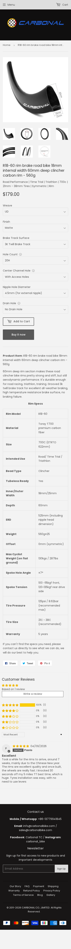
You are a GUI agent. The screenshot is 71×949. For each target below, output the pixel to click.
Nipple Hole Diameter (16, 287)
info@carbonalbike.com (39, 826)
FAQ (27, 886)
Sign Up (61, 868)
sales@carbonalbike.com (35, 830)
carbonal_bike (35, 841)
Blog (40, 895)
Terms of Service (23, 895)
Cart (65, 5)
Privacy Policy (51, 890)
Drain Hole (9, 303)
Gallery (50, 895)
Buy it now (19, 334)
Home (6, 45)
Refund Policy (31, 890)
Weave (7, 205)
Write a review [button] (32, 694)
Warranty (14, 890)
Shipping (53, 886)
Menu (11, 5)
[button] (10, 705)
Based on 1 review (13, 689)
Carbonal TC (34, 837)
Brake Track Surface (16, 238)
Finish (6, 222)
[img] (21, 746)
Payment (38, 886)
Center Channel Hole (16, 270)
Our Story (15, 886)
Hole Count (10, 254)
